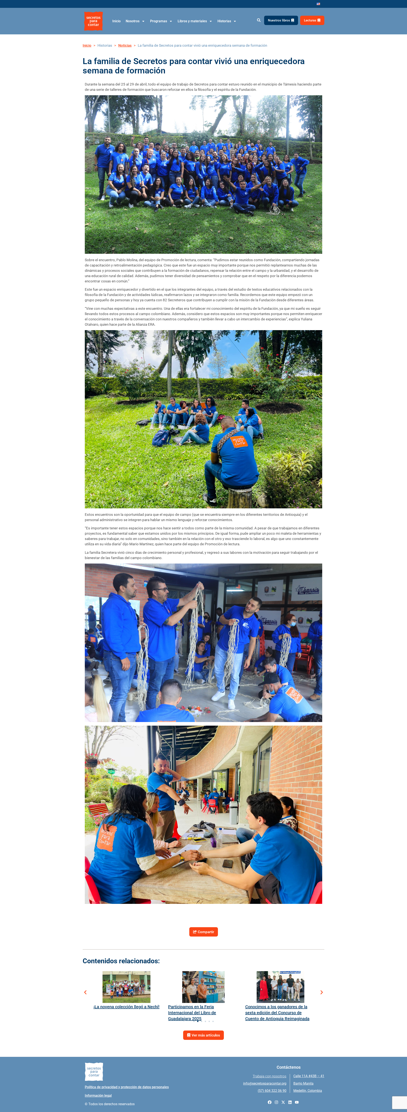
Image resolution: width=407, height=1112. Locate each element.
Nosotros (132, 21)
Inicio (116, 21)
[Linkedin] (290, 1102)
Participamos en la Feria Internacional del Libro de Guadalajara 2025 (115, 1012)
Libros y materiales (192, 21)
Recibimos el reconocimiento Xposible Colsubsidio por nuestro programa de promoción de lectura (277, 1012)
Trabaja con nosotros (269, 1076)
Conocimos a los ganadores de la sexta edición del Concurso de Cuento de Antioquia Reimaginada (200, 1012)
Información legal (98, 1096)
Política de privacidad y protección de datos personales (127, 1087)
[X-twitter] (283, 1102)
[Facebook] (270, 1102)
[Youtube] (297, 1102)
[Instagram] (276, 1102)
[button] (258, 20)
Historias (224, 21)
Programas (158, 21)
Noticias (125, 45)
